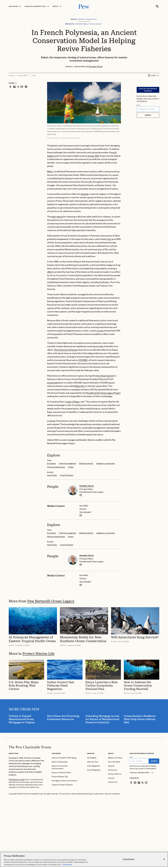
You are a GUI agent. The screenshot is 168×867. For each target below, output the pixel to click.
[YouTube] (146, 782)
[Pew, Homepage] (84, 6)
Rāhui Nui (79, 386)
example (85, 194)
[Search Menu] (157, 6)
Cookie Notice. (67, 864)
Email (138, 105)
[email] (21, 86)
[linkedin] (14, 86)
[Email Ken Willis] (80, 515)
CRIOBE (83, 360)
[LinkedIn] (138, 782)
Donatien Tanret (86, 486)
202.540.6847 (85, 512)
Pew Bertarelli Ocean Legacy (50, 601)
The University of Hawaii (66, 349)
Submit (148, 115)
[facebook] (10, 86)
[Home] (30, 747)
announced (52, 382)
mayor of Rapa (72, 401)
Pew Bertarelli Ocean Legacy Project (103, 393)
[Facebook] (131, 782)
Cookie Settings (128, 859)
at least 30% (93, 155)
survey (100, 330)
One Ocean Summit (105, 375)
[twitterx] (18, 86)
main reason (57, 216)
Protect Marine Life (38, 654)
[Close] (164, 859)
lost (109, 239)
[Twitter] (142, 782)
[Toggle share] (157, 80)
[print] (25, 86)
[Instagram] (135, 782)
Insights (91, 753)
